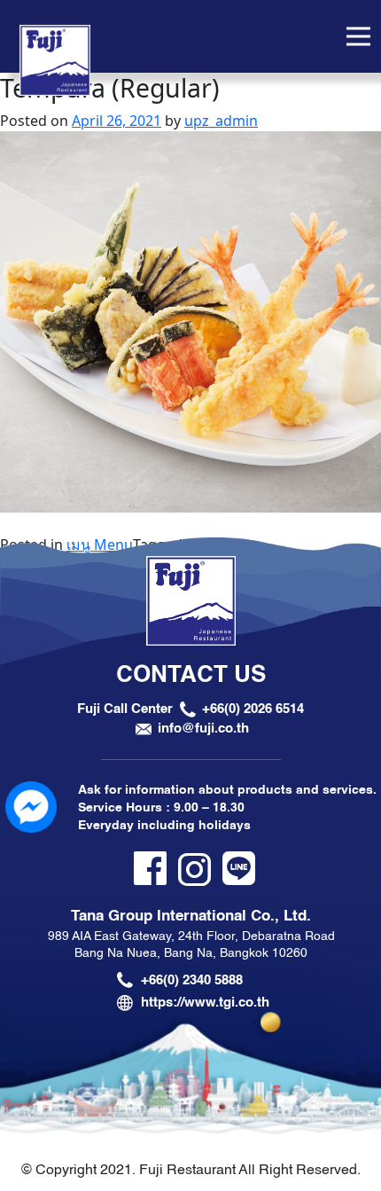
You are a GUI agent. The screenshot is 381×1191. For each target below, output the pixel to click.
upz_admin (221, 120)
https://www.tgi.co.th (205, 1002)
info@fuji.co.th (203, 728)
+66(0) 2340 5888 (192, 980)
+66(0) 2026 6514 (253, 708)
